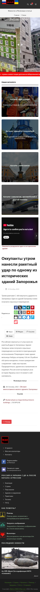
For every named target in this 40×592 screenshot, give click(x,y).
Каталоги (23, 582)
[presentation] (36, 236)
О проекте (27, 585)
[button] (16, 307)
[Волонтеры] (2, 534)
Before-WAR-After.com (18, 589)
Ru (31, 4)
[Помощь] (2, 514)
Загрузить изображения (16, 523)
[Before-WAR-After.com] (10, 4)
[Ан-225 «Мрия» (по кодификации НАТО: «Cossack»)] (20, 558)
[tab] (9, 331)
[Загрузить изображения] (2, 524)
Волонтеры (11, 533)
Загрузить (12, 585)
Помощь (10, 513)
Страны (16, 582)
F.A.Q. (20, 585)
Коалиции (8, 582)
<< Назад (6, 422)
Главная (16, 15)
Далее (36, 576)
